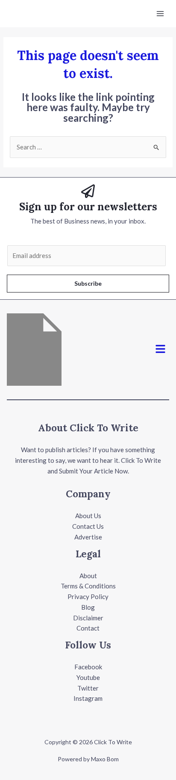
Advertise (88, 537)
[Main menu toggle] (160, 14)
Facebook (88, 667)
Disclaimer (88, 618)
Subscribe (88, 283)
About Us (88, 515)
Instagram (88, 698)
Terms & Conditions (88, 586)
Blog (88, 607)
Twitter (88, 688)
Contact (88, 628)
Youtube (88, 677)
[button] (160, 349)
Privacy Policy (88, 596)
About (88, 575)
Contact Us (88, 526)
